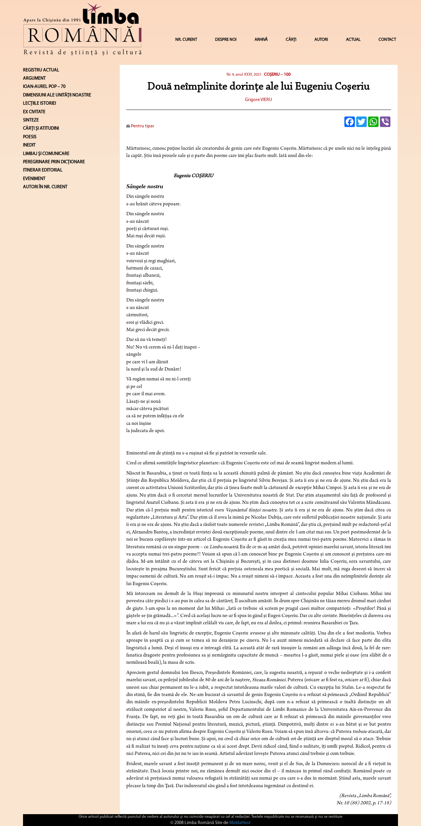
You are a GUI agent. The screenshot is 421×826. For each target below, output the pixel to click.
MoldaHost (240, 822)
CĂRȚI (291, 40)
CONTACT (387, 40)
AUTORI (321, 40)
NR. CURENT (186, 40)
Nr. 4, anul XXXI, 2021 (244, 75)
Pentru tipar (142, 126)
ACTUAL (353, 40)
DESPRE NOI (225, 40)
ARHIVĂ (261, 40)
